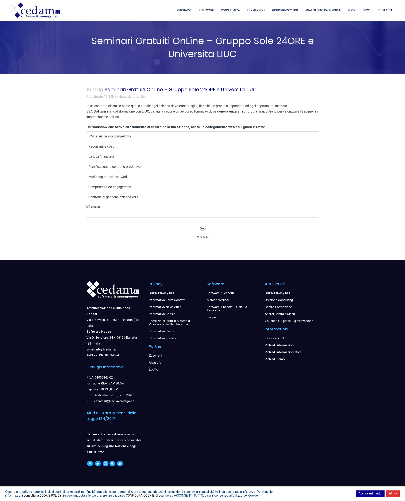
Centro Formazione (278, 307)
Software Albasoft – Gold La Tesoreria (227, 308)
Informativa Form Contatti (167, 300)
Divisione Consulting (279, 300)
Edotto (153, 369)
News (123, 96)
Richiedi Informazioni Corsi (283, 352)
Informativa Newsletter (165, 307)
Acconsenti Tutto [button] (370, 493)
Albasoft (155, 362)
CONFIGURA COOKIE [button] (140, 495)
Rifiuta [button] (393, 493)
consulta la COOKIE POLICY (42, 495)
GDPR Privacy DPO (162, 293)
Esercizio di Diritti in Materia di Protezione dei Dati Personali (169, 322)
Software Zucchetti (220, 293)
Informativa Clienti (161, 331)
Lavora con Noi (275, 338)
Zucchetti (155, 355)
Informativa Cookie (162, 314)
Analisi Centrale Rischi (280, 314)
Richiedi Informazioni (279, 345)
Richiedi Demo (275, 359)
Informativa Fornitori (163, 338)
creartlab (139, 96)
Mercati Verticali (218, 300)
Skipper (212, 317)
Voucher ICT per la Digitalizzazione (289, 321)
